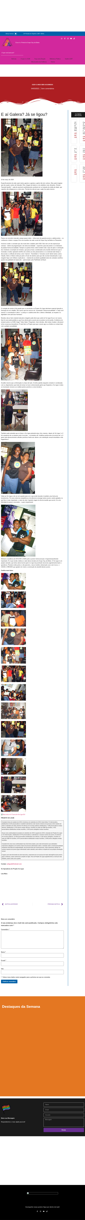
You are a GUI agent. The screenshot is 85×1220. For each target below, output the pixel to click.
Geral (6, 1027)
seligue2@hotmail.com (14, 864)
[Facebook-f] (64, 38)
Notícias (13, 59)
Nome (3, 952)
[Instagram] (67, 38)
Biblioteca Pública (55, 59)
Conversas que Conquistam (65, 1052)
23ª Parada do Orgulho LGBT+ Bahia (33, 33)
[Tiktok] (74, 38)
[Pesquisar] (25, 52)
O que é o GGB (25, 59)
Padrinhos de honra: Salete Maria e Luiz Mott (16, 1052)
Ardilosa (8, 1030)
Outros (53, 62)
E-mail (3, 960)
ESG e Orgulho (37, 1053)
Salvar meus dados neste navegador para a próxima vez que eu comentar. (26, 977)
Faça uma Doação (39, 59)
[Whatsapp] (61, 38)
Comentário (5, 929)
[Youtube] (71, 38)
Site (2, 968)
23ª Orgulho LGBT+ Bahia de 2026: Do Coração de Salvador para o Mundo (42, 1027)
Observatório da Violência (39, 62)
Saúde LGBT (69, 59)
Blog (33, 1023)
